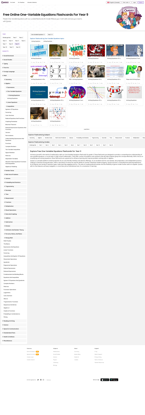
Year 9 (17, 44)
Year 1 (15, 37)
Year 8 (11, 44)
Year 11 (11, 47)
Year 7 (4, 44)
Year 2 (21, 37)
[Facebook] (41, 380)
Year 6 (23, 40)
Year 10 (5, 47)
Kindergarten (7, 37)
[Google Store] (114, 379)
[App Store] (105, 379)
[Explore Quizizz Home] (5, 2)
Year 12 (18, 47)
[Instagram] (43, 380)
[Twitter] (38, 380)
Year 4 (11, 40)
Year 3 (4, 40)
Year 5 (17, 40)
